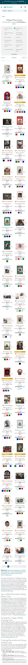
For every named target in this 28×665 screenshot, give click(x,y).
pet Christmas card (8, 637)
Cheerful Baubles (8, 253)
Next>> (24, 566)
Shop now (14, 2)
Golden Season (20, 104)
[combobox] (14, 10)
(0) (7, 60)
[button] (1, 7)
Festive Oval (8, 532)
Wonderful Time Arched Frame (7, 102)
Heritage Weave (7, 383)
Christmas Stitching (20, 481)
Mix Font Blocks (20, 303)
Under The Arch (7, 430)
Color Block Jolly (8, 351)
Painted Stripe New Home (20, 204)
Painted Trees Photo (20, 555)
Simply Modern (8, 407)
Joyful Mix (8, 301)
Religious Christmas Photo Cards (11, 574)
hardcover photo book (5, 589)
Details (10, 81)
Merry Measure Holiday (20, 326)
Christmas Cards (8, 575)
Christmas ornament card (6, 585)
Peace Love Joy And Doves (8, 228)
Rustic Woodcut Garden (20, 153)
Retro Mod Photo (8, 278)
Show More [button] (14, 54)
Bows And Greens (20, 381)
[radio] (4, 83)
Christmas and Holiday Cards (14, 570)
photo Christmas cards (21, 614)
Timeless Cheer (8, 555)
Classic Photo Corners (8, 204)
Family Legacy (21, 79)
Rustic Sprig (8, 508)
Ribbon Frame (21, 179)
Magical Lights (20, 227)
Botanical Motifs (20, 532)
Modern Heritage (20, 505)
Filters (2, 57)
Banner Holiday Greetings (20, 406)
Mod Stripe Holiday (20, 278)
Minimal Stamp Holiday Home (7, 328)
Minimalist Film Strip (8, 153)
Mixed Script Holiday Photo (8, 127)
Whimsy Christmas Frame (21, 430)
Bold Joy (21, 251)
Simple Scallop (20, 356)
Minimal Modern (8, 483)
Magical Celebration (8, 179)
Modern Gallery (7, 75)
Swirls (20, 127)
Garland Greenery (21, 458)
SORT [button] (23, 57)
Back (4, 16)
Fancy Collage (8, 458)
